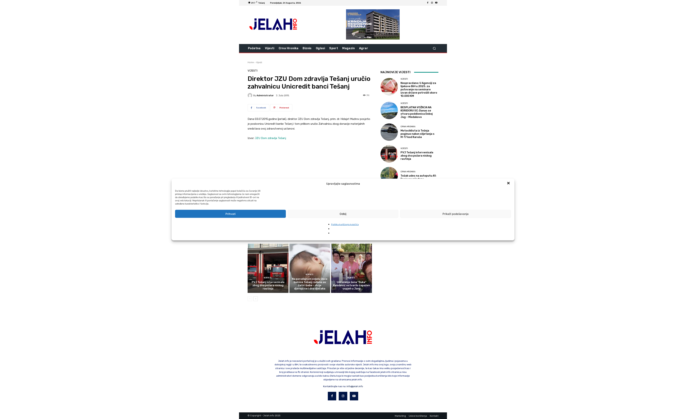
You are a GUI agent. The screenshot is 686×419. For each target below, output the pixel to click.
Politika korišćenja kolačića (345, 224)
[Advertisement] (310, 170)
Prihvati (230, 213)
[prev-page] (250, 298)
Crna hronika (408, 127)
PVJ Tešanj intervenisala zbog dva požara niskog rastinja (268, 285)
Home (251, 62)
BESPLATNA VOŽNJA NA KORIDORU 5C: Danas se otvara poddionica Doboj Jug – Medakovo (417, 112)
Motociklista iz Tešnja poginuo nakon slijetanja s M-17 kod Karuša (417, 134)
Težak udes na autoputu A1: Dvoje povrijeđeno (418, 177)
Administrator (265, 95)
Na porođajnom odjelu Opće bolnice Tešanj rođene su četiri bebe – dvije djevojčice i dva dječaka (309, 283)
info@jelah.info (355, 386)
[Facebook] (428, 3)
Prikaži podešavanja (456, 213)
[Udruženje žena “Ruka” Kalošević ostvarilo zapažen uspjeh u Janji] (351, 268)
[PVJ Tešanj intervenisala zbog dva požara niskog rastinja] (268, 268)
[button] (509, 183)
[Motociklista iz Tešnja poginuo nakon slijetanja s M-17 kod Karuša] (389, 132)
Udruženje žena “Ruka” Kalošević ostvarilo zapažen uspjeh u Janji (351, 285)
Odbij (343, 213)
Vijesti (259, 62)
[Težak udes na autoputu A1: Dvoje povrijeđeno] (389, 175)
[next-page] (255, 298)
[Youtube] (436, 3)
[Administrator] (250, 95)
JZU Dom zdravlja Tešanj (270, 138)
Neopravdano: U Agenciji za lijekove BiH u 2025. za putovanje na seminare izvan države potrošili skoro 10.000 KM (419, 89)
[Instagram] (432, 3)
